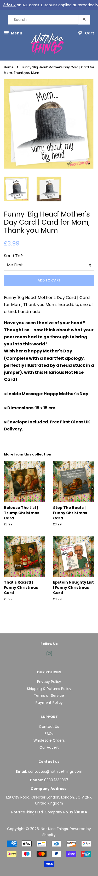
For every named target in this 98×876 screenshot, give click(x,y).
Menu (16, 33)
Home (9, 67)
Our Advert (49, 747)
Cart (89, 33)
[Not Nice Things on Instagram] (49, 654)
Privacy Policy (49, 681)
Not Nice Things (54, 828)
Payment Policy (49, 702)
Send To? (13, 256)
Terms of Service (49, 695)
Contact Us (49, 726)
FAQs (49, 733)
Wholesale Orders (49, 740)
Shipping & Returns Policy (49, 688)
